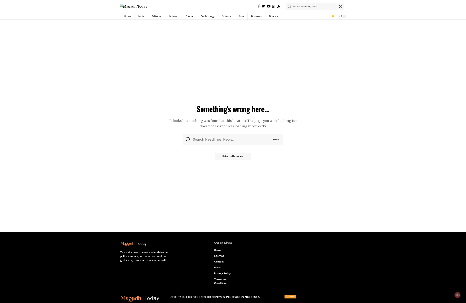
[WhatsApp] (273, 6)
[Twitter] (263, 6)
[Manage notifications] (457, 295)
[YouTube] (268, 6)
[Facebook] (259, 6)
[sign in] (327, 16)
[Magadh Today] (133, 6)
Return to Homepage (233, 156)
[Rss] (278, 6)
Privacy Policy (225, 296)
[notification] (333, 16)
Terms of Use (250, 296)
